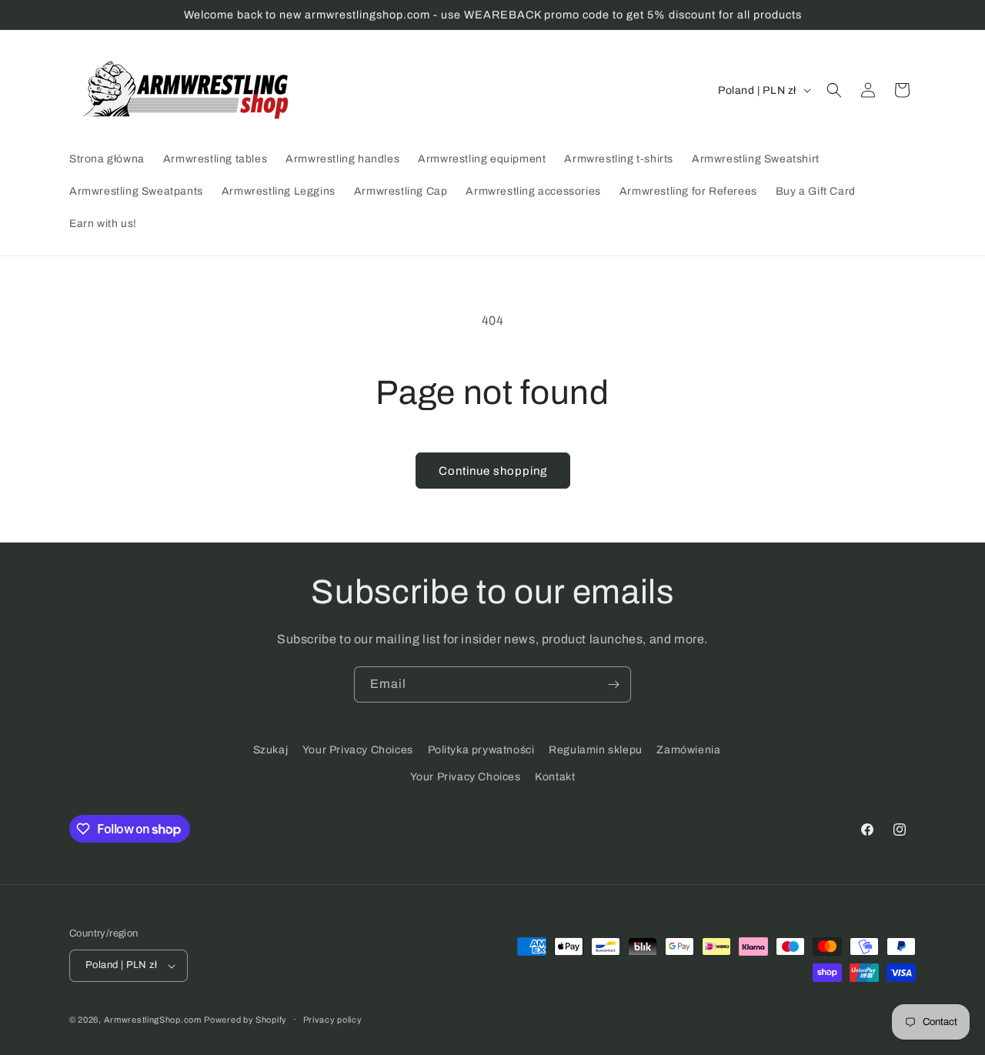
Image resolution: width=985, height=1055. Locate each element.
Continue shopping (493, 471)
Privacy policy (332, 1019)
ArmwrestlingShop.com (153, 1019)
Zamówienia (688, 750)
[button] (834, 90)
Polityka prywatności (481, 750)
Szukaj (271, 750)
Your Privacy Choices (357, 750)
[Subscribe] (613, 684)
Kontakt (555, 777)
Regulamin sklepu (596, 750)
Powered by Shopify (245, 1019)
